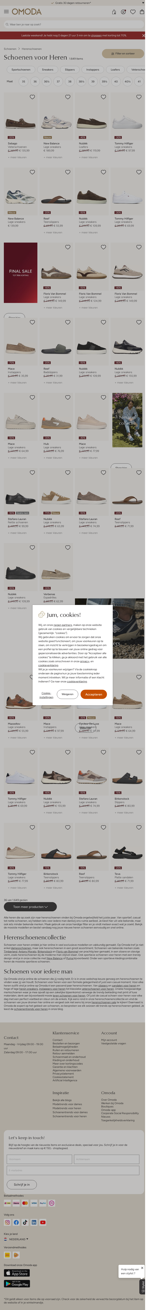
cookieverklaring (48, 665)
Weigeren (67, 694)
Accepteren (93, 694)
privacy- (85, 661)
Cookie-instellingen (46, 695)
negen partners (63, 624)
